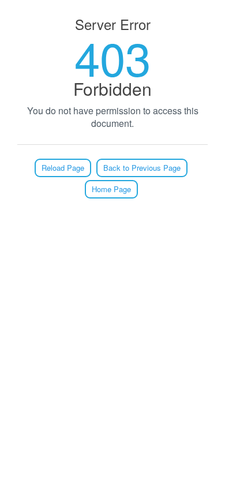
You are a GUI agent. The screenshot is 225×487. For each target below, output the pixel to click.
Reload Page (63, 167)
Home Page (111, 188)
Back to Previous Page (142, 167)
